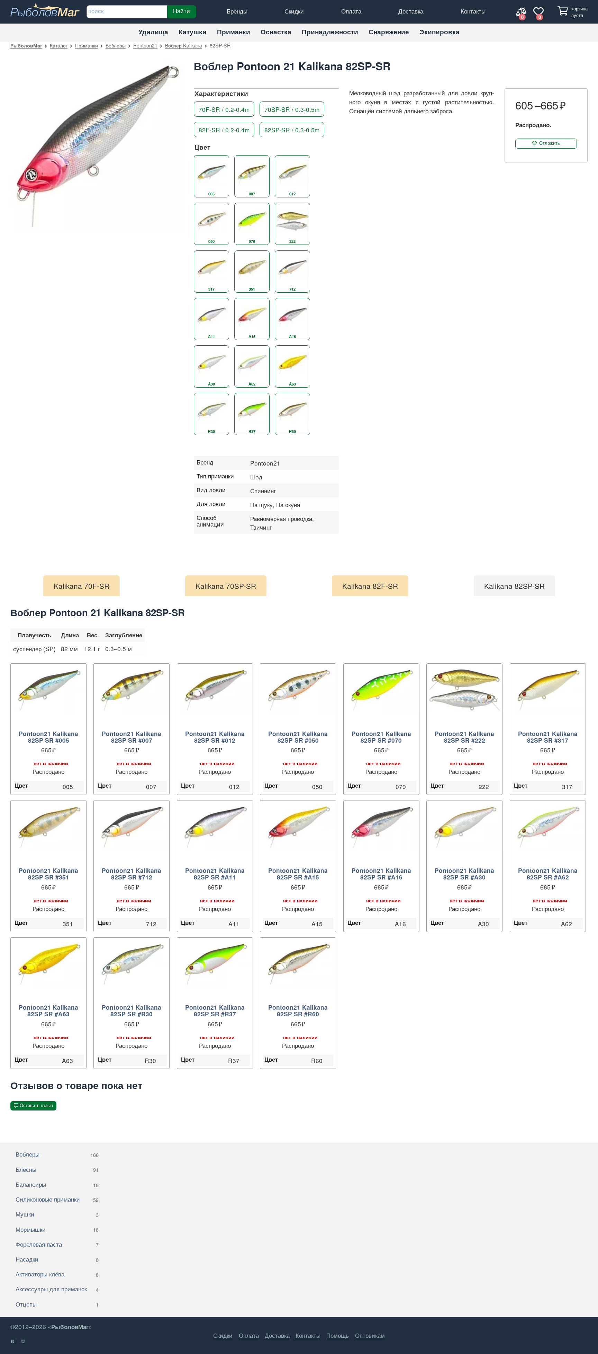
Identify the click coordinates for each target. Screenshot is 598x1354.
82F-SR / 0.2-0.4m (224, 129)
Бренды (237, 11)
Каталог (58, 45)
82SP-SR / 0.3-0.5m (291, 129)
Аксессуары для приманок (57, 1288)
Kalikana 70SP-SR (226, 586)
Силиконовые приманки (57, 1199)
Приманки (233, 31)
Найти (181, 10)
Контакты (473, 11)
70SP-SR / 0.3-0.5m (291, 109)
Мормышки (57, 1229)
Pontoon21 (145, 45)
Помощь (337, 1335)
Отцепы (57, 1304)
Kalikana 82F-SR (370, 586)
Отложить (549, 143)
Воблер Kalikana (183, 45)
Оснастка (276, 31)
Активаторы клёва (57, 1273)
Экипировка (439, 31)
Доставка (410, 11)
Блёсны (57, 1169)
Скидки (294, 11)
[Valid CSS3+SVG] (23, 1341)
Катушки (193, 31)
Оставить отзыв (36, 1105)
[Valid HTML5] (13, 1341)
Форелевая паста (57, 1244)
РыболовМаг (26, 45)
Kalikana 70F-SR (81, 586)
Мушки (57, 1214)
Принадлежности (330, 31)
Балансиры (57, 1184)
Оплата (351, 11)
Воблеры (116, 45)
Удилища (153, 31)
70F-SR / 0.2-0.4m (224, 109)
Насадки (57, 1259)
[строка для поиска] (127, 11)
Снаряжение (389, 31)
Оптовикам (370, 1335)
